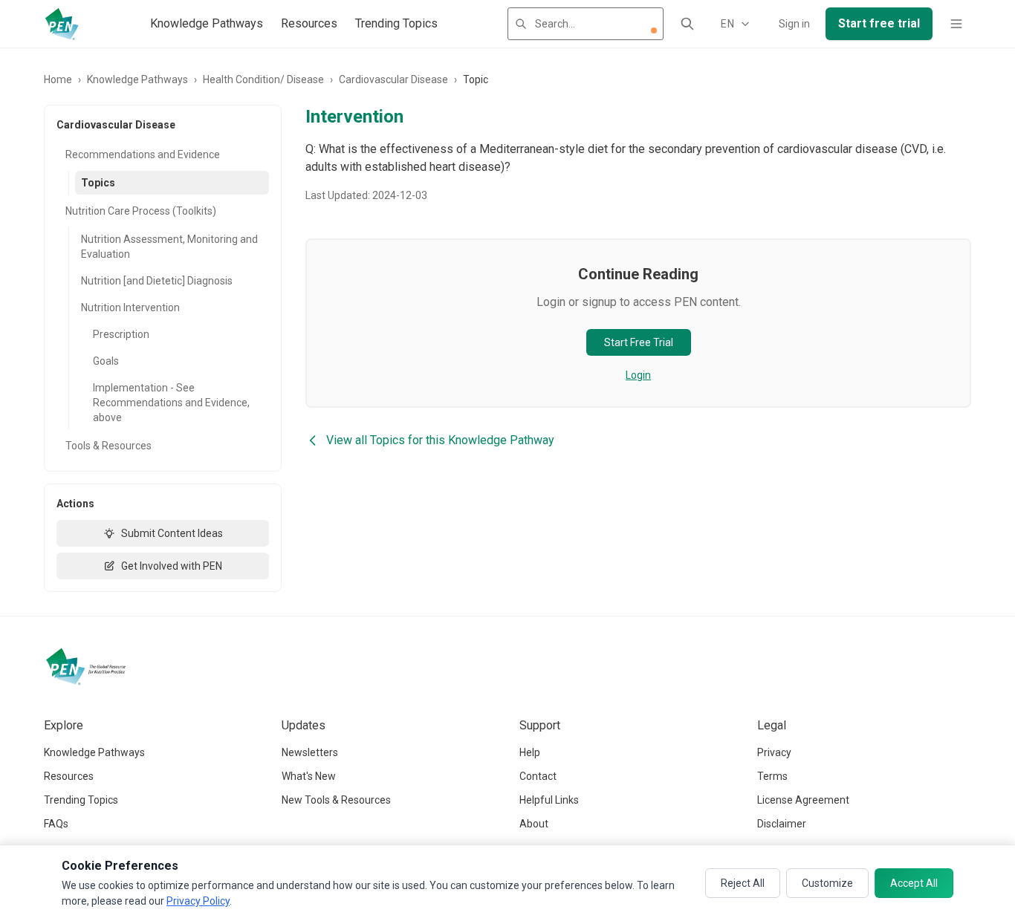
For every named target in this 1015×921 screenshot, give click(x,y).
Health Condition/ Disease (263, 79)
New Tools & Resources (336, 800)
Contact (538, 776)
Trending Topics (396, 23)
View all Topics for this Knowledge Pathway (440, 440)
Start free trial (879, 23)
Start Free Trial (638, 342)
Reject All (743, 883)
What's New (309, 776)
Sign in (794, 24)
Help (529, 752)
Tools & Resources (108, 446)
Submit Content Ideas (172, 533)
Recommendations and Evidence (142, 154)
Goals (106, 361)
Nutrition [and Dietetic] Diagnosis (157, 281)
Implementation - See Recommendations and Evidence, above (171, 402)
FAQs (56, 824)
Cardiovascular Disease (393, 79)
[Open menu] (956, 24)
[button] (654, 30)
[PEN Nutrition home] (62, 24)
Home (58, 79)
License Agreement (803, 800)
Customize (827, 883)
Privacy (774, 752)
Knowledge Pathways (206, 23)
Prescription (121, 334)
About (533, 824)
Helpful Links (549, 800)
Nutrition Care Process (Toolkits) (140, 211)
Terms (772, 776)
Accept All (914, 883)
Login (638, 375)
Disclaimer (781, 824)
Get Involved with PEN (171, 566)
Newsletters (310, 752)
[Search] (687, 24)
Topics (98, 183)
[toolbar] (654, 30)
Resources (309, 23)
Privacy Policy (198, 901)
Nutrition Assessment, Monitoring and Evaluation (169, 246)
